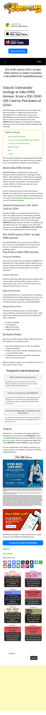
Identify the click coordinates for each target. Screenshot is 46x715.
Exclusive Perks (13, 147)
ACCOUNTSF (7, 553)
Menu (39, 61)
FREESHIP (6, 549)
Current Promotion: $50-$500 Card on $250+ (24, 140)
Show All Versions (18, 51)
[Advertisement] (23, 688)
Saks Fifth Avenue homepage (25, 198)
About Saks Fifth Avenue (16, 136)
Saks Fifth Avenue (9, 440)
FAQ (9, 150)
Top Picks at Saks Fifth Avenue (19, 143)
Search (12, 654)
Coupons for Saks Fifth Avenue (23, 543)
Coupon (11, 154)
